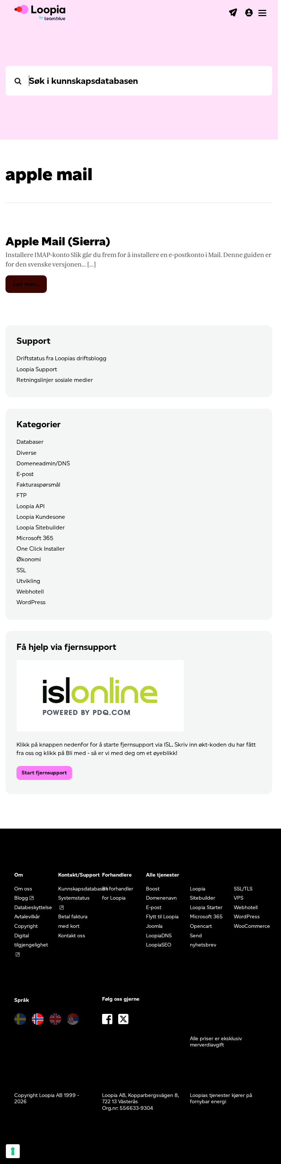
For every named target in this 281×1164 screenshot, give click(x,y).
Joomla (154, 926)
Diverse (26, 452)
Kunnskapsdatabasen (83, 889)
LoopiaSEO (158, 945)
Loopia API (30, 506)
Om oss (23, 889)
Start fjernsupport (44, 773)
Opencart (201, 926)
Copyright (26, 926)
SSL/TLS (243, 889)
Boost (153, 889)
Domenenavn (161, 898)
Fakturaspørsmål (38, 484)
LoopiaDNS (159, 936)
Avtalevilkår (27, 917)
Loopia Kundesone (40, 516)
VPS (238, 898)
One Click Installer (40, 548)
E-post (25, 474)
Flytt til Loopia (162, 917)
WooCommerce (252, 926)
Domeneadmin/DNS (43, 463)
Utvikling (28, 580)
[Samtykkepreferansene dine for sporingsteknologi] (13, 1151)
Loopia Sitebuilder (40, 527)
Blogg (21, 898)
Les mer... (30, 286)
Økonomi (28, 559)
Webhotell (30, 591)
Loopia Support (36, 369)
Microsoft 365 (34, 538)
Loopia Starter (206, 907)
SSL (21, 570)
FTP (21, 495)
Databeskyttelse (33, 907)
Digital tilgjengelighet (31, 940)
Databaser (30, 441)
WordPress (30, 602)
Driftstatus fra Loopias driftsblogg (61, 358)
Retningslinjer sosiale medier (54, 379)
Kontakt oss (71, 936)
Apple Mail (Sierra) (57, 241)
